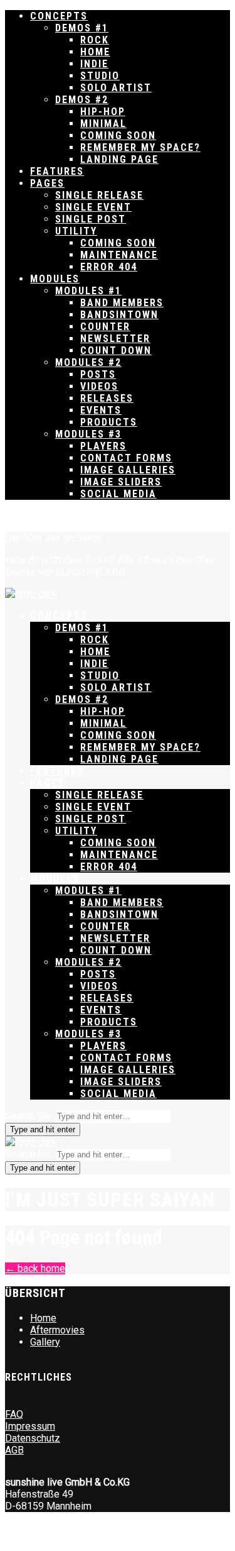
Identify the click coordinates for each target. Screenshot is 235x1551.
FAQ (14, 1414)
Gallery (45, 1342)
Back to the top (38, 516)
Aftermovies (57, 1330)
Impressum (30, 1426)
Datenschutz (32, 1438)
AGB (14, 1450)
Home (43, 1318)
